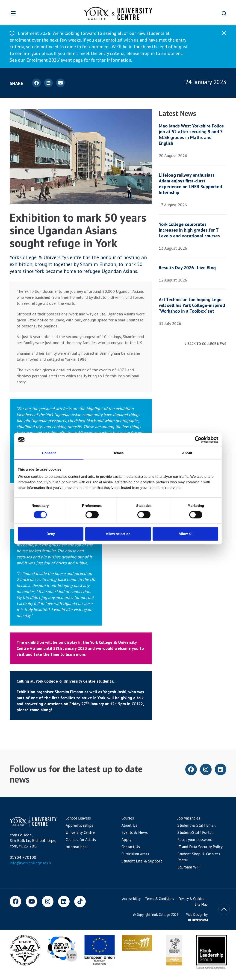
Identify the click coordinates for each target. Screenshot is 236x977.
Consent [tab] (49, 453)
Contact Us (130, 846)
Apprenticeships (79, 825)
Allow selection (118, 534)
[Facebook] (15, 901)
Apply (126, 839)
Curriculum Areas (135, 853)
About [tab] (187, 453)
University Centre (80, 832)
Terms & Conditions (159, 898)
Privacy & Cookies (191, 898)
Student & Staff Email (196, 825)
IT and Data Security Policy (200, 846)
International (77, 846)
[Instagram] (47, 901)
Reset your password (194, 839)
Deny (51, 534)
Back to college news (206, 344)
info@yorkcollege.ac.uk (30, 862)
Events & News (134, 832)
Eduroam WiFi (188, 867)
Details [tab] (118, 453)
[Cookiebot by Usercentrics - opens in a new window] (198, 439)
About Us (129, 825)
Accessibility (131, 898)
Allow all (185, 534)
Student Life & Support (141, 861)
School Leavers (78, 818)
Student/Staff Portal (194, 832)
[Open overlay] (25, 13)
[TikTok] (80, 901)
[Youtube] (31, 901)
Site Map (201, 904)
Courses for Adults (81, 839)
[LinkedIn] (64, 901)
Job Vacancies (188, 818)
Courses (127, 818)
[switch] (92, 514)
